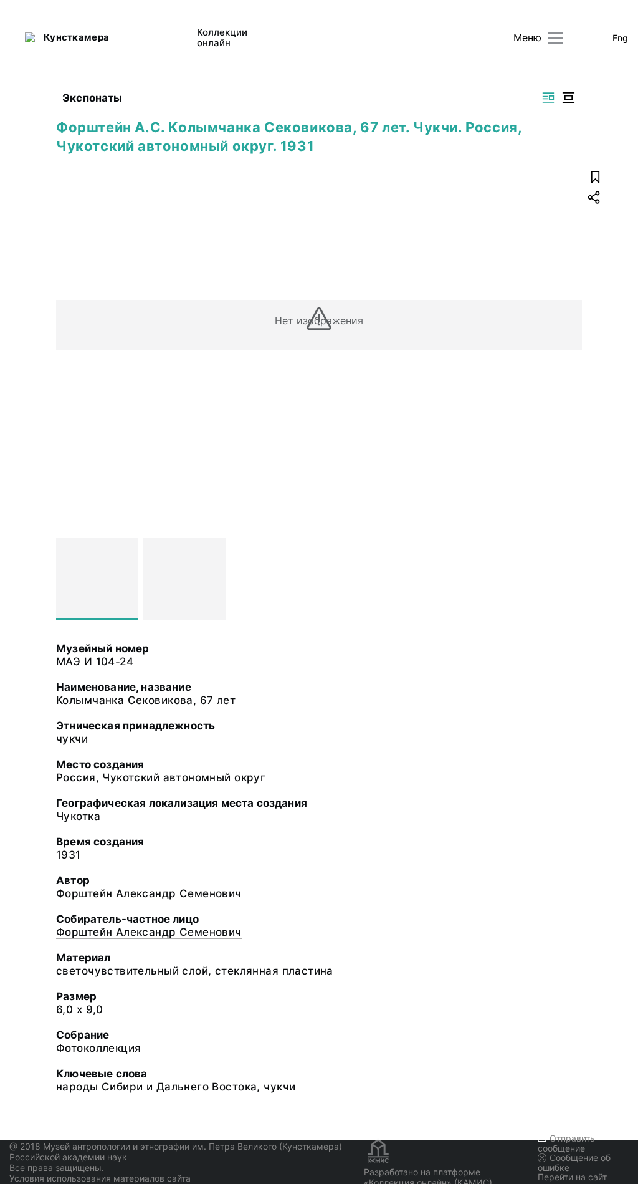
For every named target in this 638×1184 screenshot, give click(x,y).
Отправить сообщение (566, 1143)
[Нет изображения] (97, 579)
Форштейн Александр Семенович (149, 893)
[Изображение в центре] (568, 97)
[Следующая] (567, 579)
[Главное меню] (555, 38)
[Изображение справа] (548, 97)
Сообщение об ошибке (574, 1162)
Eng (620, 37)
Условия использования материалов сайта (100, 1178)
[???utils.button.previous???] (71, 579)
